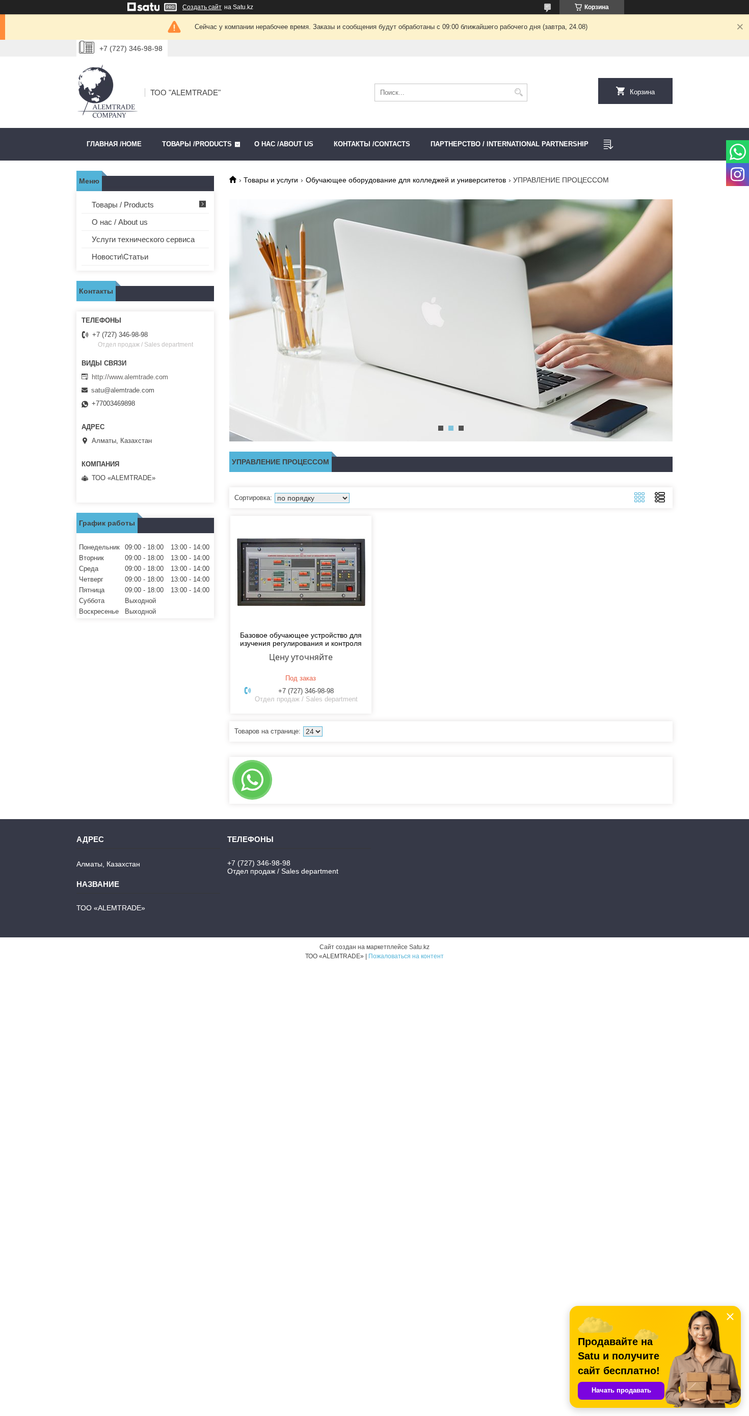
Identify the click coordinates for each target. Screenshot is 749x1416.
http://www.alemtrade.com (130, 377)
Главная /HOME (114, 144)
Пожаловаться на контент (406, 956)
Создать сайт (202, 7)
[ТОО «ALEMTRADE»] (107, 92)
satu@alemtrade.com (122, 390)
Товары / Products (123, 204)
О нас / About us (120, 222)
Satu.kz (419, 947)
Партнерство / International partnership (509, 144)
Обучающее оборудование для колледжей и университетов (406, 180)
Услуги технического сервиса (143, 239)
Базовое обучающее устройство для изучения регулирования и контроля (301, 639)
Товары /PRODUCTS (197, 144)
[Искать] (518, 92)
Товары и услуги (271, 180)
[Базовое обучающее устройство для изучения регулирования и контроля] (300, 572)
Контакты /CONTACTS (372, 144)
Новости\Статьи (120, 256)
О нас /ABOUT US (283, 144)
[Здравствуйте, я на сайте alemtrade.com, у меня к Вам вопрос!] (252, 780)
